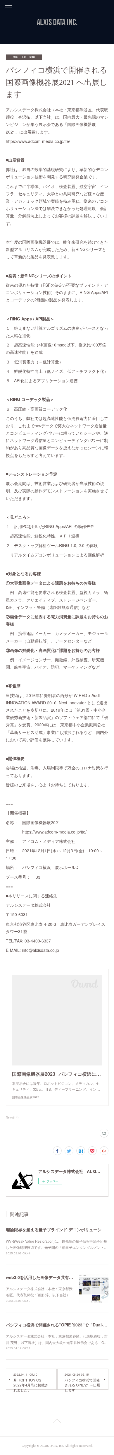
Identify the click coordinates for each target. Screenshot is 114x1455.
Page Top (57, 1422)
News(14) (12, 1117)
